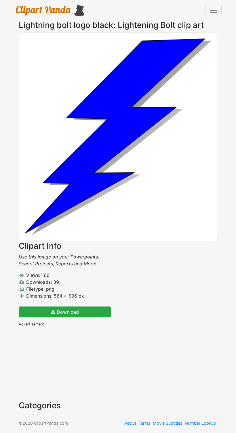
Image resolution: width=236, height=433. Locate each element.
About (130, 423)
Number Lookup (200, 423)
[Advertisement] (62, 363)
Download (67, 312)
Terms (144, 423)
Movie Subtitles (167, 423)
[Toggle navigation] (213, 10)
